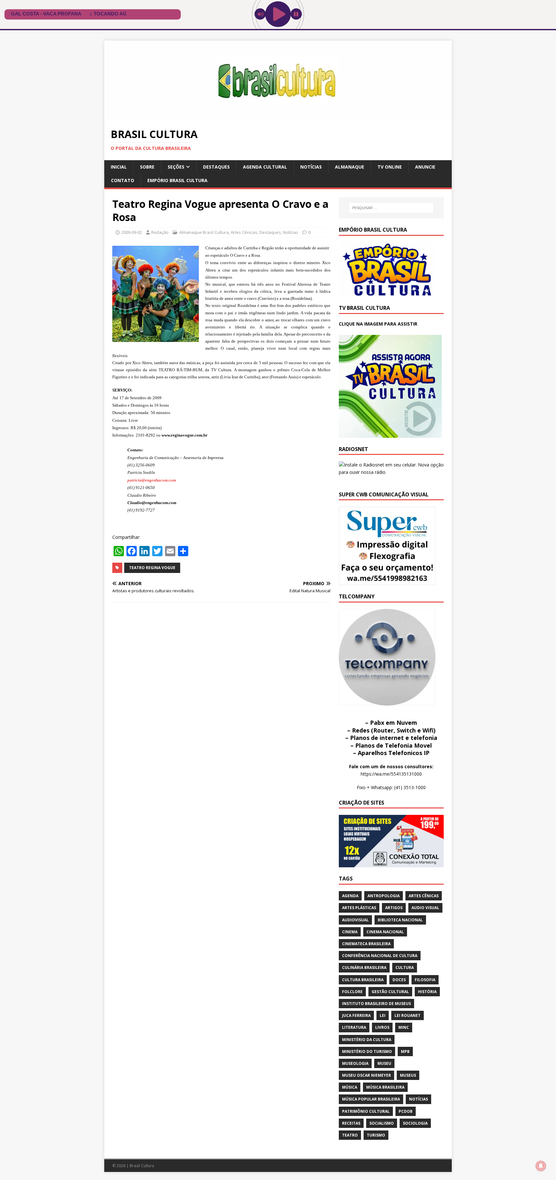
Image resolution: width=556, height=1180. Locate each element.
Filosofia (425, 979)
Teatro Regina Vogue (152, 567)
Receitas (351, 1123)
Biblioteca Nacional (400, 920)
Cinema (349, 932)
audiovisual (355, 920)
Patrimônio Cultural (366, 1111)
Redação (160, 232)
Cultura (404, 967)
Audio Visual (425, 907)
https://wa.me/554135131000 (391, 774)
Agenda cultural (265, 167)
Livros (382, 1027)
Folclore (352, 991)
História (427, 991)
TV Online (389, 167)
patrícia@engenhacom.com (151, 480)
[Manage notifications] (541, 1166)
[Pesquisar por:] (391, 207)
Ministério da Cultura (366, 1039)
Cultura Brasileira (363, 979)
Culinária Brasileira (364, 967)
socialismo (381, 1123)
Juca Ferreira (356, 1015)
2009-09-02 (131, 232)
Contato (122, 180)
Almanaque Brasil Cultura (204, 232)
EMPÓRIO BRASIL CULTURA (177, 180)
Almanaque (349, 167)
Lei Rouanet (407, 1015)
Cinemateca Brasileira (366, 943)
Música (349, 1087)
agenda (350, 896)
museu (384, 1063)
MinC (403, 1027)
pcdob (405, 1111)
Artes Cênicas (244, 232)
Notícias (311, 167)
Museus (408, 1075)
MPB (405, 1051)
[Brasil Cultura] (278, 117)
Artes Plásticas (359, 907)
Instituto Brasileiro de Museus (376, 1003)
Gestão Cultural (390, 991)
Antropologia (383, 896)
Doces (399, 979)
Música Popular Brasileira (371, 1099)
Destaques (216, 167)
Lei (382, 1015)
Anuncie (425, 167)
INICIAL (119, 167)
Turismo (376, 1135)
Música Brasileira (385, 1087)
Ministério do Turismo (367, 1051)
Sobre (147, 167)
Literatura (354, 1027)
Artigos (394, 907)
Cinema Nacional (385, 932)
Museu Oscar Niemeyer (366, 1075)
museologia (355, 1063)
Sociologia (415, 1123)
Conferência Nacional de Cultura (379, 955)
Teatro (350, 1135)
